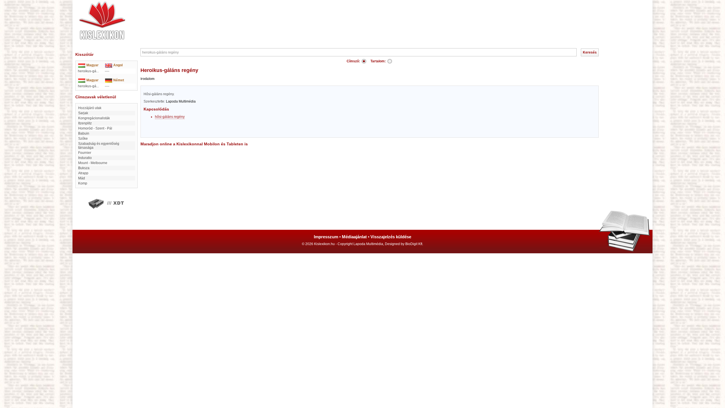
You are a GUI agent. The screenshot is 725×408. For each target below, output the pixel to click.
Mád (81, 178)
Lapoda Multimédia (181, 101)
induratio (85, 158)
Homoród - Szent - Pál (95, 128)
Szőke (83, 139)
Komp (82, 183)
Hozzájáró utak (89, 108)
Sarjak (83, 113)
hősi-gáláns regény (170, 117)
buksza (83, 168)
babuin (83, 133)
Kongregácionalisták (94, 118)
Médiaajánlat (354, 236)
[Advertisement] (379, 17)
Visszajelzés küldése (390, 236)
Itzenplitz (85, 123)
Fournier (84, 153)
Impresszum (326, 236)
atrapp (83, 173)
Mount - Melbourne (92, 163)
